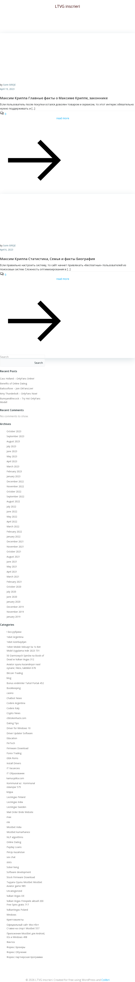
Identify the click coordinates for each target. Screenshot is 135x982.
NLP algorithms (15, 837)
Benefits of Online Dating (13, 383)
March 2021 (13, 576)
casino (10, 693)
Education (12, 738)
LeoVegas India (15, 802)
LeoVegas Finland (16, 797)
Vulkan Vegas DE (15, 895)
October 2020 (14, 586)
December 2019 (15, 606)
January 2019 (13, 616)
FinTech (11, 743)
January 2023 (13, 476)
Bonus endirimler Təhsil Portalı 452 (25, 683)
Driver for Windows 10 (18, 728)
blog (9, 678)
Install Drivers (14, 763)
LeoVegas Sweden (16, 807)
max (9, 817)
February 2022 (14, 531)
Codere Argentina (16, 703)
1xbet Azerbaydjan (16, 641)
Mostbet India (14, 827)
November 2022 (15, 486)
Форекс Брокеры (16, 947)
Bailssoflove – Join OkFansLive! (16, 388)
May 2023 (12, 456)
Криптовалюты (15, 919)
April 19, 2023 (7, 89)
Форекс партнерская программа (25, 957)
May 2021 (12, 566)
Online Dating (14, 842)
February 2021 (14, 581)
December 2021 (15, 541)
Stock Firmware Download (21, 877)
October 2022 (14, 491)
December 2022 (15, 481)
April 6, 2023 (6, 249)
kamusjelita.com (15, 778)
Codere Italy (13, 708)
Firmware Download (17, 748)
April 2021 (12, 571)
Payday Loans (14, 847)
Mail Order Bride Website (20, 812)
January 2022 (13, 536)
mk (8, 822)
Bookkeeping (14, 688)
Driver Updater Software (20, 733)
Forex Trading (14, 753)
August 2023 (13, 441)
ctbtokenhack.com (16, 718)
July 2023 (11, 446)
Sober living (13, 867)
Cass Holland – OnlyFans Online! (17, 378)
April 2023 (12, 461)
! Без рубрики (14, 631)
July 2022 (11, 506)
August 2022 (13, 501)
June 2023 (12, 451)
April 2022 (12, 521)
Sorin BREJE (9, 84)
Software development (19, 872)
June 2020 (12, 596)
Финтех (11, 942)
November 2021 (15, 546)
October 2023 (14, 431)
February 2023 (14, 471)
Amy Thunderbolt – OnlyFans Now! (18, 393)
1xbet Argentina (15, 637)
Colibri (105, 980)
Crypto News (13, 713)
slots (9, 862)
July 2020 (11, 591)
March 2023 (13, 466)
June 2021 (12, 561)
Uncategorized (14, 890)
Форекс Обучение (17, 952)
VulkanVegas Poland (17, 909)
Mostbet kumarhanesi (18, 832)
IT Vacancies (13, 768)
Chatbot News (14, 698)
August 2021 (13, 556)
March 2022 (13, 526)
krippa (10, 792)
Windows (11, 914)
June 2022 (12, 511)
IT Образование (16, 773)
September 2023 (15, 436)
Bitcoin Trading (15, 673)
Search (4, 357)
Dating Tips (13, 723)
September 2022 (15, 496)
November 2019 (15, 611)
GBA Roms (12, 758)
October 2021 (14, 551)
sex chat (11, 857)
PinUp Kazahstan (16, 852)
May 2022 (12, 516)
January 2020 (13, 601)
